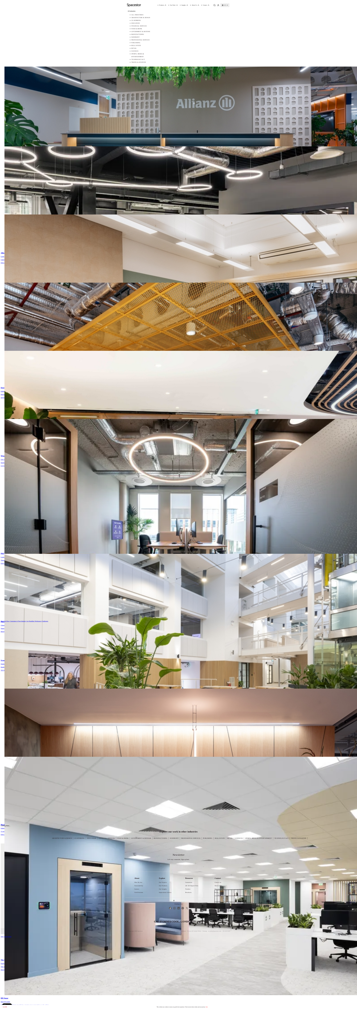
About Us (194, 5)
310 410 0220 (226, 931)
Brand (216, 892)
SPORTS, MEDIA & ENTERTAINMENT (258, 838)
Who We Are (138, 882)
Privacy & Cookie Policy (194, 931)
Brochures (188, 892)
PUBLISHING (207, 838)
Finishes (187, 889)
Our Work (172, 5)
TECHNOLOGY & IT (281, 838)
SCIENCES (239, 838)
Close (5, 1007)
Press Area (218, 889)
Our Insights (163, 889)
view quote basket (6, 936)
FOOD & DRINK (123, 838)
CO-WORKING (79, 838)
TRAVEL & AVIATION (298, 838)
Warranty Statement (169, 931)
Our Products (163, 885)
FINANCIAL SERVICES (107, 838)
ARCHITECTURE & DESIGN (62, 838)
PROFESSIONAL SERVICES (190, 838)
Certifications (138, 892)
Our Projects (163, 882)
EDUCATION (91, 838)
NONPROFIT (174, 838)
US (225, 5)
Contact (205, 5)
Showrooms (218, 885)
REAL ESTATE (220, 838)
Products (161, 5)
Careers (136, 889)
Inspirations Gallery (165, 892)
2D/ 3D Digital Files (191, 885)
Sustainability (138, 885)
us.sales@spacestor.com (214, 931)
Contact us (218, 882)
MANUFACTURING (160, 838)
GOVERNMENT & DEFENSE (141, 838)
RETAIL (230, 838)
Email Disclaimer (181, 931)
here (207, 1007)
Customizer (188, 882)
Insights (183, 5)
